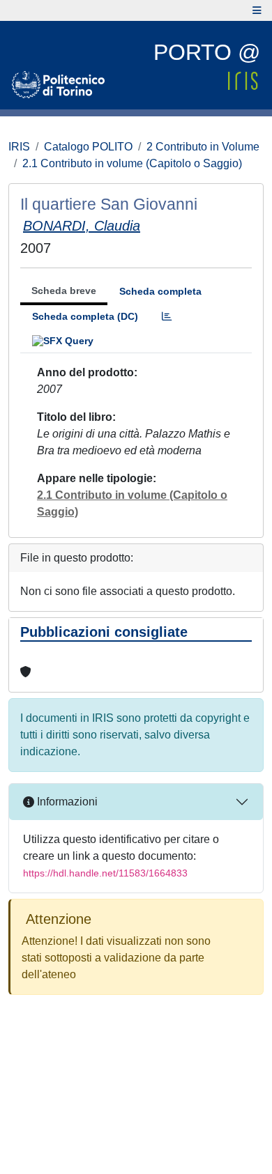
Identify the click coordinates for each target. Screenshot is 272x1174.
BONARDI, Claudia (81, 225)
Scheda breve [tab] (63, 290)
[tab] (166, 316)
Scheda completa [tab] (160, 291)
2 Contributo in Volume (202, 147)
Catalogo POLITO (88, 147)
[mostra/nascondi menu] (257, 10)
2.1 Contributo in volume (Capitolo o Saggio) (132, 163)
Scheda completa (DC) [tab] (85, 316)
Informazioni (66, 802)
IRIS (19, 147)
